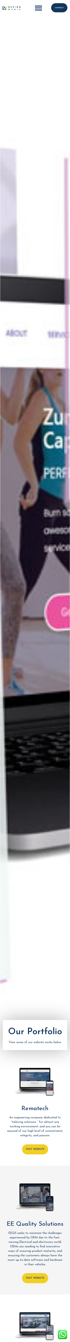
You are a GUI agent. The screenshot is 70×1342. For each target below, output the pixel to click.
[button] (38, 8)
